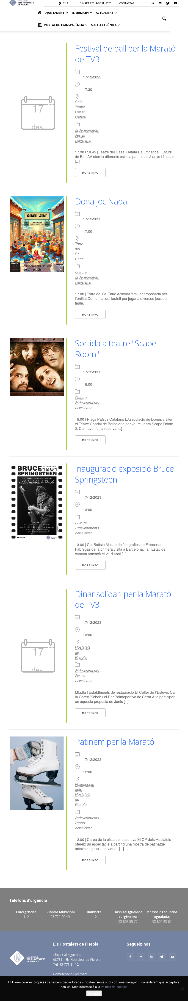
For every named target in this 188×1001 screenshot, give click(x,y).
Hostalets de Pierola (79, 652)
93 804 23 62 (161, 921)
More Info (90, 172)
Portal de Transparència (64, 25)
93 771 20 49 (60, 917)
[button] (164, 18)
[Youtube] (175, 3)
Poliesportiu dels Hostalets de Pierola (79, 794)
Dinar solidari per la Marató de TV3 (123, 599)
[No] (182, 989)
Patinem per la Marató (114, 741)
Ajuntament (54, 13)
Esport (80, 822)
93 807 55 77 (128, 921)
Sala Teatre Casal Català (79, 109)
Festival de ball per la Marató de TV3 (125, 54)
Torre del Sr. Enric (79, 251)
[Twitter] (167, 3)
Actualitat (104, 13)
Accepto (94, 993)
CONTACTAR (126, 3)
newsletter (83, 140)
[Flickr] (152, 3)
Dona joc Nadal (102, 201)
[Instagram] (160, 3)
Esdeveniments (87, 130)
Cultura (80, 272)
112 (26, 917)
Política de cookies (114, 987)
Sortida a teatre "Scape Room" (115, 349)
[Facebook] (145, 3)
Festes (80, 135)
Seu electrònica (103, 25)
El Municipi (80, 13)
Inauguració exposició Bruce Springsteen (124, 474)
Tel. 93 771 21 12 (66, 964)
